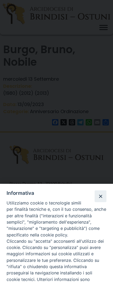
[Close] (100, 196)
